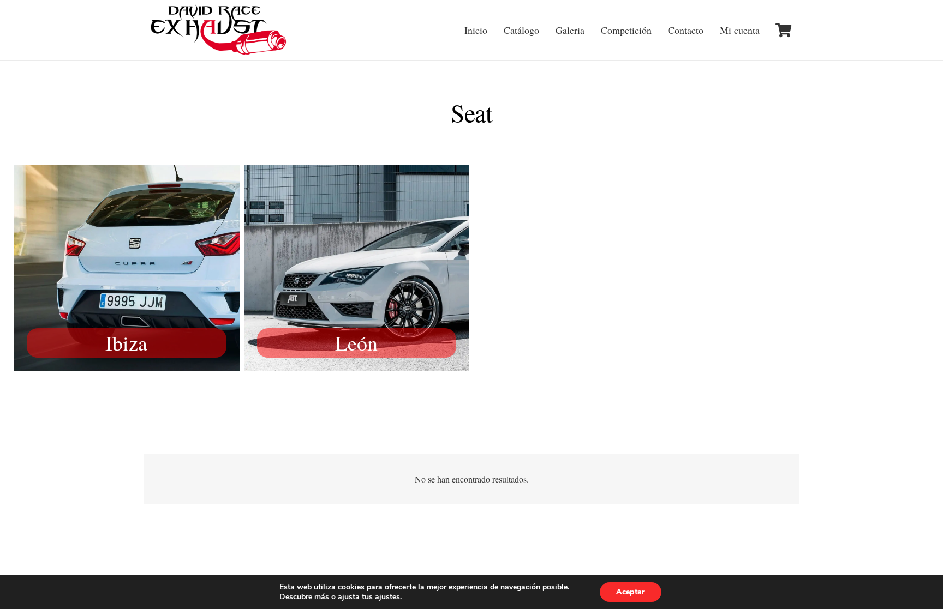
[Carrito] (783, 30)
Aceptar (630, 592)
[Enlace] (219, 30)
